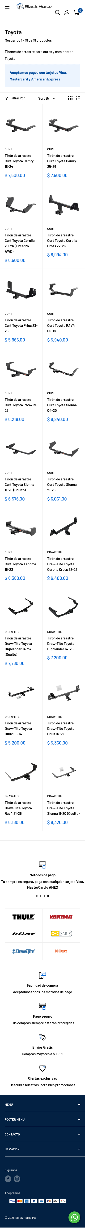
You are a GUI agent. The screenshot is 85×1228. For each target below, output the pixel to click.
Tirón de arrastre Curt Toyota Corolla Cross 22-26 (62, 240)
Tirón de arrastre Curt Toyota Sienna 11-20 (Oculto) (19, 484)
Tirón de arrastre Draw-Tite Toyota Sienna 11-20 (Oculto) (63, 808)
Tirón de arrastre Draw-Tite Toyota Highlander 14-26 (60, 643)
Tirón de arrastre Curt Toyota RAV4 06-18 (61, 325)
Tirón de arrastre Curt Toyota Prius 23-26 (21, 325)
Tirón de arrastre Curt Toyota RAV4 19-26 (21, 405)
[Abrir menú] (7, 7)
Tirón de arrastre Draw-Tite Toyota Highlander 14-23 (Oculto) (18, 646)
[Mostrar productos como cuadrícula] (70, 98)
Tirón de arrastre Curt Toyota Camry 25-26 (61, 161)
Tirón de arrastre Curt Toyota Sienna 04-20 (62, 405)
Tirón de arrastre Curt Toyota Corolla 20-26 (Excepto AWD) (20, 243)
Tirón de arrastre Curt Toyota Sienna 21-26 (62, 484)
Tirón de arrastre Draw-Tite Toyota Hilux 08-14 (18, 728)
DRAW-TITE (54, 552)
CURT (8, 149)
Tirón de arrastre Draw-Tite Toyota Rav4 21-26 (18, 808)
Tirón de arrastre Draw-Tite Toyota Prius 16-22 (60, 728)
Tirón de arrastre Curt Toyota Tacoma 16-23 (20, 564)
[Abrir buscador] (57, 12)
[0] (76, 12)
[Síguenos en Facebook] (8, 1178)
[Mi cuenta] (66, 12)
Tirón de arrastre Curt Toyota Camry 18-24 (19, 161)
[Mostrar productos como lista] (78, 98)
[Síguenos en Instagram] (17, 1178)
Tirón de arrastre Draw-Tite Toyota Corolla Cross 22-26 (62, 564)
